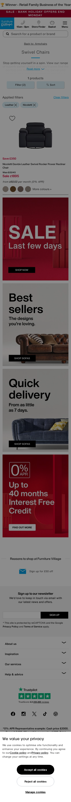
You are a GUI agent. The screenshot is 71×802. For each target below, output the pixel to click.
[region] (35, 767)
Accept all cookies (35, 770)
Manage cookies (35, 792)
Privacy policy (40, 753)
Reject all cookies (35, 781)
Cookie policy (18, 753)
